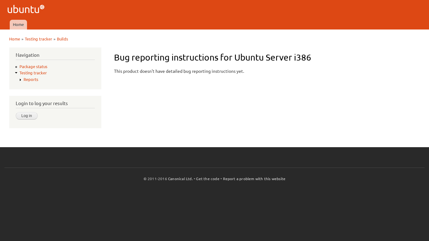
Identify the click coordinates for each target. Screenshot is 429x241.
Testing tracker (38, 39)
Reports (31, 79)
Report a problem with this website (254, 179)
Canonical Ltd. (180, 179)
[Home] (26, 10)
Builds (62, 39)
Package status (33, 66)
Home (18, 24)
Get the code (207, 179)
